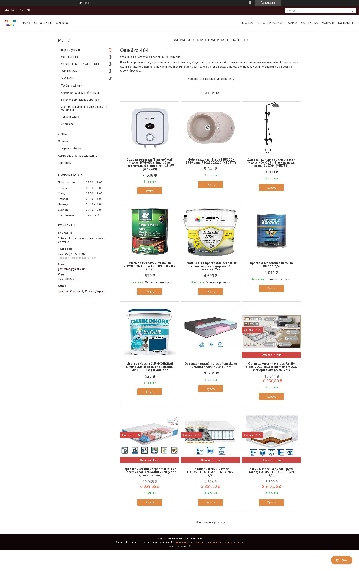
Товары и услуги (270, 23)
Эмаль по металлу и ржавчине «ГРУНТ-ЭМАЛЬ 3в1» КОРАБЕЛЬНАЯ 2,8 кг (150, 266)
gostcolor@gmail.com (71, 269)
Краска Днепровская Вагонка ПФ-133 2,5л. (271, 264)
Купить (150, 191)
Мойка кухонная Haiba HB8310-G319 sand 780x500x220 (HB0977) (210, 161)
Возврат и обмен (69, 148)
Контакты (345, 23)
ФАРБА (292, 23)
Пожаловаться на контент (189, 542)
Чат (344, 560)
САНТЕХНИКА (70, 57)
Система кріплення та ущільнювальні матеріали (84, 108)
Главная (248, 23)
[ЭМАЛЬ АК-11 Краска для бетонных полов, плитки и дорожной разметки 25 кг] (210, 231)
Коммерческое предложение (77, 155)
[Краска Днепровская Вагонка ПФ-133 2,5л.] (271, 231)
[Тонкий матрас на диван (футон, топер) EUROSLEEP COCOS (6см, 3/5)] (271, 437)
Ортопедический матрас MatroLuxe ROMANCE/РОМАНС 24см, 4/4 (210, 365)
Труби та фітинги (71, 85)
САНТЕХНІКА (309, 23)
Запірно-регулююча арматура (80, 99)
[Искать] (351, 10)
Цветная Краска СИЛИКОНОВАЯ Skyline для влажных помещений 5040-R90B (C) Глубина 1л (150, 366)
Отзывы (63, 141)
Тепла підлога (70, 117)
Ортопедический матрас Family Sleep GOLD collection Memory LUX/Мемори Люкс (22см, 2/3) (272, 366)
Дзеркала (67, 124)
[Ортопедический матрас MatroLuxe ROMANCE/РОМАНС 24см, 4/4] (210, 332)
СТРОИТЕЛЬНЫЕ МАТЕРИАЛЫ (80, 64)
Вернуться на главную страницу (212, 79)
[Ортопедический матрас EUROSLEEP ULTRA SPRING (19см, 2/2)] (210, 437)
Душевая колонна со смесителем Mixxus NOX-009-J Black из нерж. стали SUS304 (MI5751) (271, 162)
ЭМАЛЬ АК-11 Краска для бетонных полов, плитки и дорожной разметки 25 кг (211, 266)
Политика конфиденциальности (224, 542)
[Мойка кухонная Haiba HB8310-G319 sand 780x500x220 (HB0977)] (210, 128)
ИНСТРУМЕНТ (70, 71)
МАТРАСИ (328, 23)
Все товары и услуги (209, 522)
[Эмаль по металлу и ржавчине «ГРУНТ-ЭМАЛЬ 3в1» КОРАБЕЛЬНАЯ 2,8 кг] (149, 231)
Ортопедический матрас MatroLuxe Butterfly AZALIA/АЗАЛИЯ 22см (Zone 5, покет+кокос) (150, 472)
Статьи (63, 134)
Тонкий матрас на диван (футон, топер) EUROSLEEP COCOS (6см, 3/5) (271, 472)
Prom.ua (197, 538)
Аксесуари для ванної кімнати (80, 92)
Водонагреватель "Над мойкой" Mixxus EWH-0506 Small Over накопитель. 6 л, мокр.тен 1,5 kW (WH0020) (150, 164)
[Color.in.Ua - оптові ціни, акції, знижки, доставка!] (10, 23)
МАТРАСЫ (67, 78)
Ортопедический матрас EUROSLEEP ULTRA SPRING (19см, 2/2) (210, 472)
